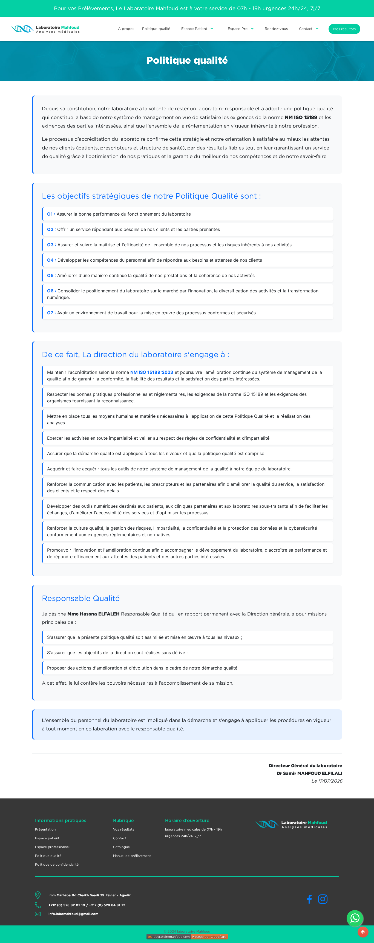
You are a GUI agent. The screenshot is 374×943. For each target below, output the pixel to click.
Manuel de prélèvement (132, 855)
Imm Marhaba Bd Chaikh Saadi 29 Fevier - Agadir (89, 895)
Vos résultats (123, 829)
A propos (126, 28)
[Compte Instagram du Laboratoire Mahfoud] (322, 901)
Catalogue (121, 847)
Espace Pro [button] (238, 28)
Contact (119, 838)
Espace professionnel (52, 847)
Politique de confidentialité (57, 864)
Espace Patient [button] (194, 28)
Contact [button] (306, 28)
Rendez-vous (276, 28)
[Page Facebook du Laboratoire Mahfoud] (312, 901)
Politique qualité (156, 28)
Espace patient (47, 838)
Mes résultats (344, 29)
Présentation (45, 829)
